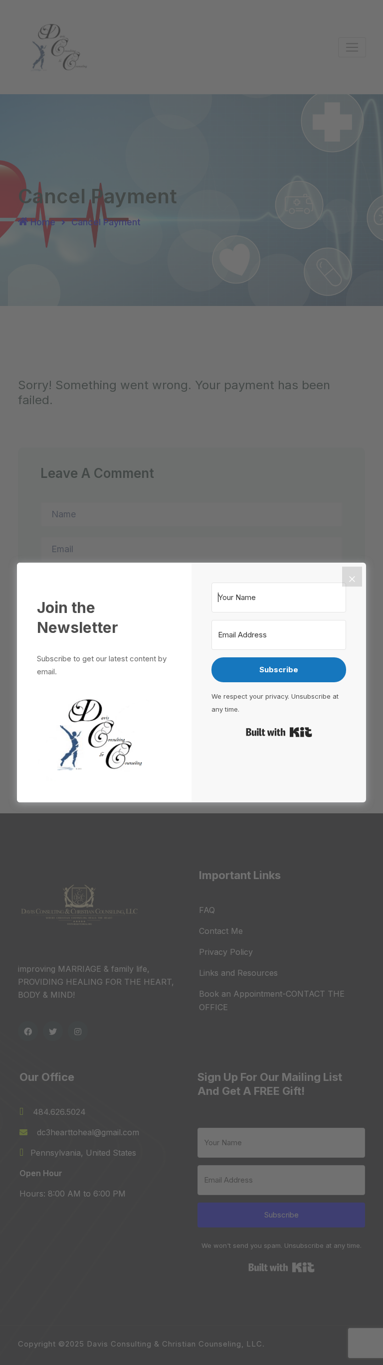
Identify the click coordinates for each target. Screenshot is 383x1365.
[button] (104, 734)
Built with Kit (279, 732)
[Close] (352, 577)
